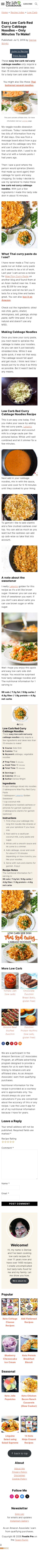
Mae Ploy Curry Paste (16, 276)
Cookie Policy (19, 1479)
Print (21, 724)
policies (25, 121)
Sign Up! (19, 1514)
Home (5, 12)
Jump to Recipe (19, 51)
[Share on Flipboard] (16, 1043)
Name (6, 1183)
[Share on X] (7, 1043)
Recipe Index (17, 12)
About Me (19, 1468)
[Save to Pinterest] (11, 1043)
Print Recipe (19, 56)
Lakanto (27, 426)
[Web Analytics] (4, 1548)
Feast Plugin (21, 1540)
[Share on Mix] (20, 1043)
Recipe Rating (9, 1138)
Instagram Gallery (19, 1521)
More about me (19, 1281)
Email (5, 1193)
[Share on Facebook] (3, 1043)
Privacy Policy (19, 1472)
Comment (8, 1148)
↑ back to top (19, 1453)
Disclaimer (19, 1475)
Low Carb (32, 12)
